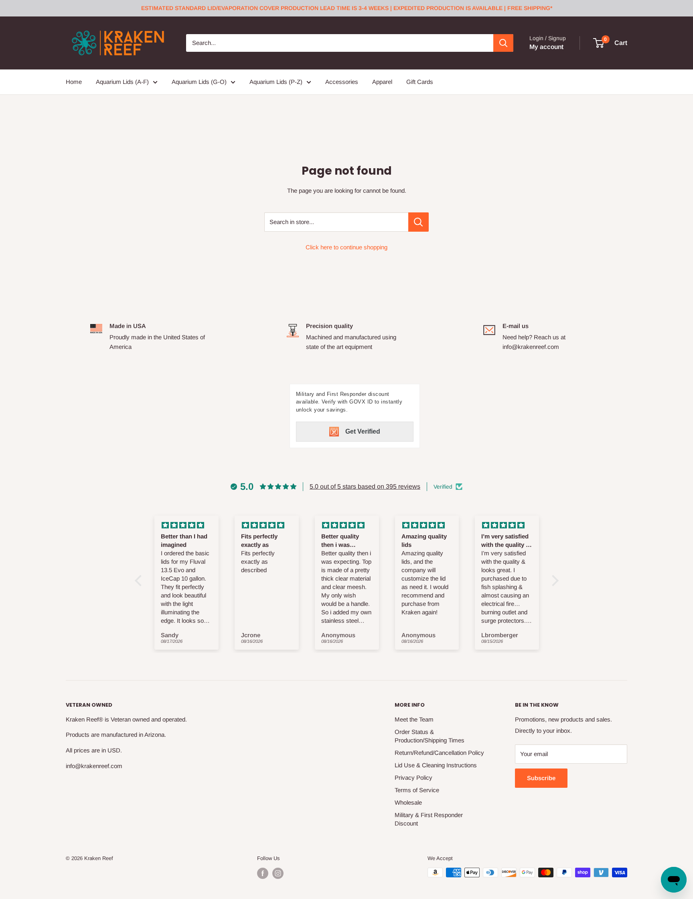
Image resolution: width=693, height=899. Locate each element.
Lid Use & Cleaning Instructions (436, 765)
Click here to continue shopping (346, 247)
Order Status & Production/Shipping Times (429, 736)
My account (546, 46)
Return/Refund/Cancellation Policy (439, 752)
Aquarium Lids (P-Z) (275, 81)
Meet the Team (414, 719)
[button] (140, 580)
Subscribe (541, 778)
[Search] (503, 43)
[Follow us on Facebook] (262, 873)
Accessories (341, 81)
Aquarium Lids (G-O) (199, 81)
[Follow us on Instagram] (278, 873)
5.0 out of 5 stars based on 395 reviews (365, 486)
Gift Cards (419, 81)
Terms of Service (417, 790)
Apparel (382, 81)
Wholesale (408, 802)
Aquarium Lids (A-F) (122, 81)
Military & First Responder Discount (429, 819)
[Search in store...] (418, 222)
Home (74, 81)
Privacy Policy (413, 777)
